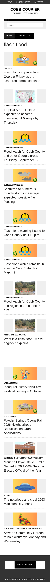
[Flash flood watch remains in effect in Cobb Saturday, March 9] (25, 255)
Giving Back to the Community (28, 529)
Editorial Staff (23, 2)
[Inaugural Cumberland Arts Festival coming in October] (25, 378)
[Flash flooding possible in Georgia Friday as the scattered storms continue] (25, 63)
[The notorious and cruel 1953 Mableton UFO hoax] (25, 491)
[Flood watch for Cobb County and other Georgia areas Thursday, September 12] (25, 142)
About (9, 2)
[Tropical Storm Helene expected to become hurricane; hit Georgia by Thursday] (25, 101)
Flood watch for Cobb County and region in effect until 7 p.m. (24, 306)
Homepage (38, 2)
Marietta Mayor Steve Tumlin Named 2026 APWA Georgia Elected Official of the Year (24, 466)
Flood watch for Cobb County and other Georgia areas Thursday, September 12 (24, 156)
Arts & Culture (10, 383)
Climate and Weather (13, 106)
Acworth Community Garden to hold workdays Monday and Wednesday (25, 537)
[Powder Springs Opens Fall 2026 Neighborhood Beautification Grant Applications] (25, 411)
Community (9, 529)
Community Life (11, 416)
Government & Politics (14, 458)
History (7, 495)
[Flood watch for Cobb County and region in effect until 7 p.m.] (25, 292)
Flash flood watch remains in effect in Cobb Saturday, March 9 (24, 268)
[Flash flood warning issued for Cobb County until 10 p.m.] (25, 222)
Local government (34, 458)
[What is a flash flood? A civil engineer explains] (25, 330)
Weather (8, 68)
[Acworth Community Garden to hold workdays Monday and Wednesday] (25, 524)
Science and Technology (15, 335)
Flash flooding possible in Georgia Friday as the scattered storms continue (22, 76)
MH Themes (40, 579)
